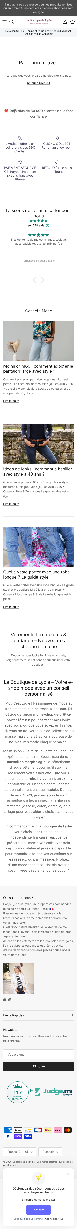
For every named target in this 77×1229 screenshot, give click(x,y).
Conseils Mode (38, 310)
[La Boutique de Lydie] (38, 22)
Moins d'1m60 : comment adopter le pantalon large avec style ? (38, 369)
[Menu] (4, 21)
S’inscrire (38, 1066)
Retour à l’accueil (38, 83)
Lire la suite (11, 401)
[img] (38, 221)
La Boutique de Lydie (23, 1161)
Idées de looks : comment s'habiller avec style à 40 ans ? (37, 471)
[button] (35, 280)
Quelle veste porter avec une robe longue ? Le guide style (36, 574)
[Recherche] (13, 21)
